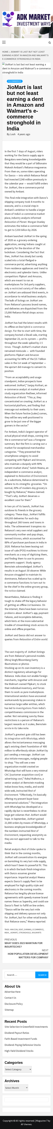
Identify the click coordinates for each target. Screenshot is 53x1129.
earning (28, 929)
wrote (8, 728)
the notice (10, 590)
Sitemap (9, 1009)
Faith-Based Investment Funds (21, 1038)
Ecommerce (38, 929)
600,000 (9, 518)
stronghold (25, 932)
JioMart (14, 932)
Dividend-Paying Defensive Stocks (23, 1045)
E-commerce (15, 81)
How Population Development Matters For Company (28, 954)
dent (21, 929)
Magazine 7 (41, 1120)
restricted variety (21, 288)
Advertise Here (12, 991)
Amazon (14, 929)
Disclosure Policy (14, 1003)
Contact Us (10, 997)
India (7, 932)
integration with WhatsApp (22, 738)
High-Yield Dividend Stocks (19, 1051)
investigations (24, 708)
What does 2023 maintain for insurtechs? (24, 943)
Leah (13, 134)
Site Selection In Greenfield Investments (26, 1026)
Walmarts (36, 932)
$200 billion (21, 230)
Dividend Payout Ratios (17, 1032)
